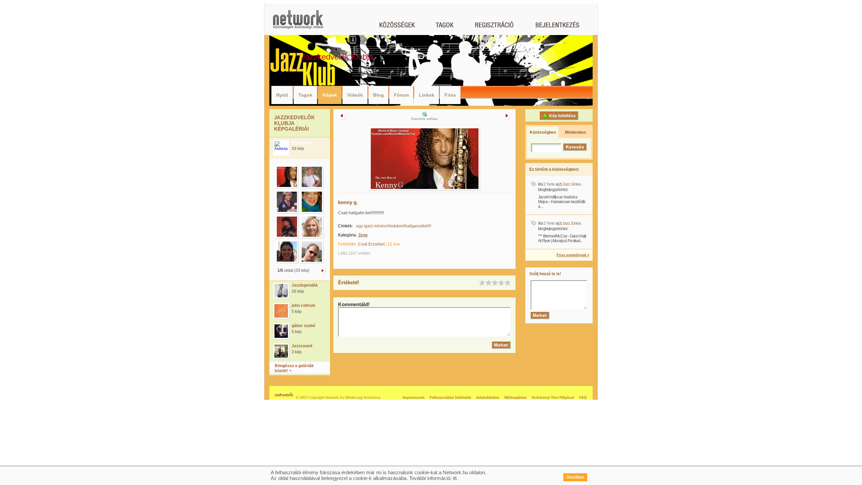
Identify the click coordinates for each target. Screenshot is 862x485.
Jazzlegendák (305, 285)
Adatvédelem (487, 397)
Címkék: (345, 226)
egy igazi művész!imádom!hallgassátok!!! (393, 226)
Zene (363, 235)
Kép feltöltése (562, 116)
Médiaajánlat (515, 397)
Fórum (401, 95)
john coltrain (303, 305)
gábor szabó (303, 325)
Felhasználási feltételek (450, 397)
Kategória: (347, 235)
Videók (355, 95)
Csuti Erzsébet (371, 244)
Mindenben (575, 132)
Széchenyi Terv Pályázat (553, 397)
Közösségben (543, 132)
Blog (378, 95)
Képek (330, 95)
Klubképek (302, 142)
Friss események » (573, 255)
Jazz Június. (572, 184)
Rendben (575, 477)
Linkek (426, 95)
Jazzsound (302, 346)
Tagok (305, 95)
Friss (450, 95)
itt (455, 478)
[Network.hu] (298, 23)
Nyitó (282, 95)
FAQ (583, 397)
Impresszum (414, 397)
